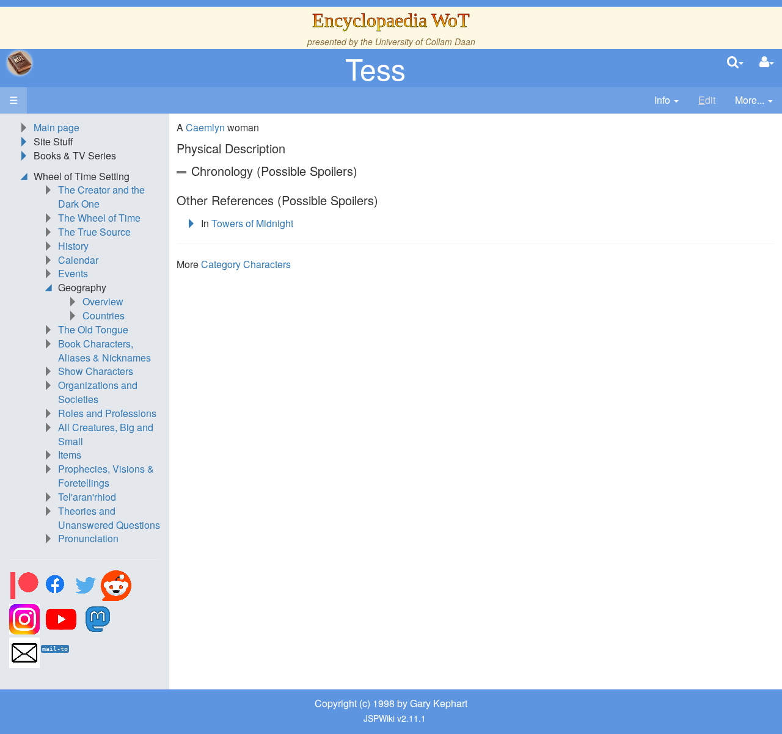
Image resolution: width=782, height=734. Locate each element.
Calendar (78, 260)
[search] (735, 62)
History (73, 246)
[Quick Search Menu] (735, 62)
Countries (103, 315)
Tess (375, 68)
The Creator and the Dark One (101, 197)
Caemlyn (205, 127)
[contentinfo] (666, 100)
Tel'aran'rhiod (87, 497)
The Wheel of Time (99, 218)
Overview (102, 301)
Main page (56, 127)
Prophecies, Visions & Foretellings (106, 476)
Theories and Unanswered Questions (109, 518)
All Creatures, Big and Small (105, 434)
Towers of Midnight (252, 223)
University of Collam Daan (425, 41)
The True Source (94, 232)
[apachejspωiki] (19, 63)
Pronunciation (88, 538)
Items (69, 455)
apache (19, 63)
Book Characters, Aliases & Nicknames (104, 350)
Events (73, 273)
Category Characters (246, 264)
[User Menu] (766, 62)
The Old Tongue (93, 329)
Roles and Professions (107, 413)
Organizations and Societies (97, 392)
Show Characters (95, 371)
